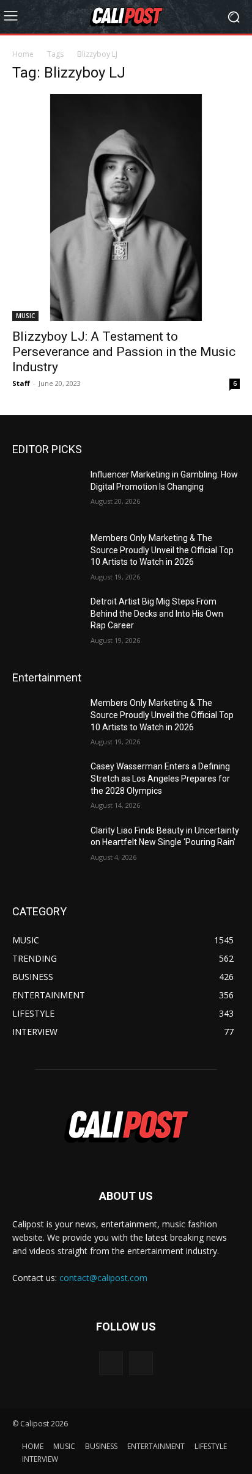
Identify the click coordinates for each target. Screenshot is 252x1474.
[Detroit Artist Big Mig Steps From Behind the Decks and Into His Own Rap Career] (46, 620)
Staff (21, 383)
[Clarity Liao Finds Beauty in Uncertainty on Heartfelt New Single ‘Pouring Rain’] (46, 849)
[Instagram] (141, 1363)
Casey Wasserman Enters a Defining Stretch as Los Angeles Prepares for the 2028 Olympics (160, 778)
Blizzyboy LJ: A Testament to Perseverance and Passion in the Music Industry (123, 351)
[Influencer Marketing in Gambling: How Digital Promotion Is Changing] (46, 493)
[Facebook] (111, 1363)
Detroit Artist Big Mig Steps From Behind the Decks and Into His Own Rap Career (157, 613)
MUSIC (25, 315)
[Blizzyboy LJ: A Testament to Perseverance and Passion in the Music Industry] (126, 207)
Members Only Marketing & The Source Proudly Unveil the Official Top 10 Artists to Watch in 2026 (162, 550)
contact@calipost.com (103, 1277)
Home (23, 54)
